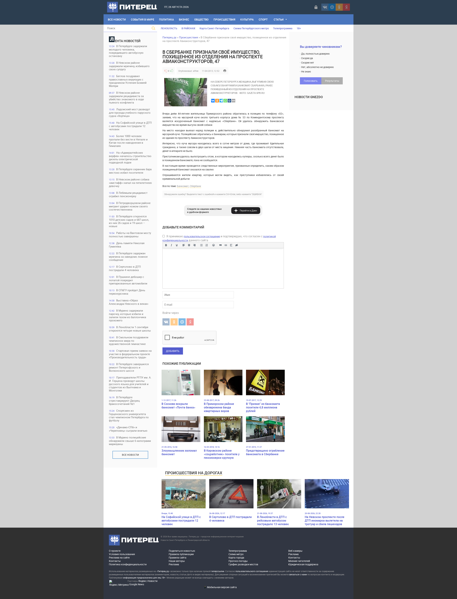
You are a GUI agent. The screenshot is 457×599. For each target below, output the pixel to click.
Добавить (172, 351)
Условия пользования (122, 554)
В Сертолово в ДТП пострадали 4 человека (125, 268)
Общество (201, 19)
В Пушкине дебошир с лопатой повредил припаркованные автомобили (128, 280)
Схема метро (235, 554)
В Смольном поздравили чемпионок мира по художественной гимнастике (128, 340)
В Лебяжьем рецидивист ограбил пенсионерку (128, 194)
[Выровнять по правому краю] (194, 245)
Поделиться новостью (182, 550)
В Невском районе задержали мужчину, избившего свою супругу (129, 66)
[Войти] (316, 7)
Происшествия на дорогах (193, 472)
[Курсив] (171, 245)
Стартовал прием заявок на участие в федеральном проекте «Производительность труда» (130, 354)
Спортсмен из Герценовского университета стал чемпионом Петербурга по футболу (129, 415)
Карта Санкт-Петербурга (214, 28)
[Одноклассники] (339, 7)
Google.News (136, 584)
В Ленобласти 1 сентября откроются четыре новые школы (130, 328)
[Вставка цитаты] (220, 245)
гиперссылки (217, 571)
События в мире (142, 19)
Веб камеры (295, 550)
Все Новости (117, 19)
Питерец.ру (169, 37)
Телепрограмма (282, 28)
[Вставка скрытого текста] (236, 245)
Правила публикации (181, 554)
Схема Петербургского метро (251, 28)
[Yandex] (346, 7)
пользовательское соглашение (202, 236)
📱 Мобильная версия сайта (220, 587)
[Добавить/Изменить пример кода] (225, 245)
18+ (299, 28)
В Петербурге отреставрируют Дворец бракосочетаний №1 (124, 400)
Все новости (130, 454)
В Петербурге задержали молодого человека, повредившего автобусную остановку (128, 51)
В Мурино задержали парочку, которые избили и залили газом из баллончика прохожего (127, 315)
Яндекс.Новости (147, 581)
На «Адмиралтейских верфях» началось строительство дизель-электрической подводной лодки (130, 157)
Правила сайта (177, 557)
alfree (195, 70)
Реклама (174, 564)
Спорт (263, 19)
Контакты (115, 561)
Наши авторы (177, 561)
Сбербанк (195, 186)
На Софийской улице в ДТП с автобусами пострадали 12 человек (130, 126)
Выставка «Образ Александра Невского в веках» (128, 302)
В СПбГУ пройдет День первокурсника (127, 291)
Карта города (236, 557)
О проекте (114, 550)
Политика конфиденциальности (128, 564)
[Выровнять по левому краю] (183, 245)
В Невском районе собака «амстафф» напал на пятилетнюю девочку (130, 183)
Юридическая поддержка (303, 564)
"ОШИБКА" (256, 194)
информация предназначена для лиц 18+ (144, 577)
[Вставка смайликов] (213, 245)
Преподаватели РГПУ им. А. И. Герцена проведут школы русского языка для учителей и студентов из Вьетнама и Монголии (130, 384)
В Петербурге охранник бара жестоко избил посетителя (130, 170)
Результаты (332, 80)
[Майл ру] (332, 7)
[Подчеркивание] (176, 245)
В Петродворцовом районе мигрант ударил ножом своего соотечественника (129, 206)
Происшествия (224, 19)
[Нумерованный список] (206, 245)
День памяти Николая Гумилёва (126, 244)
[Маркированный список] (201, 245)
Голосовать (311, 80)
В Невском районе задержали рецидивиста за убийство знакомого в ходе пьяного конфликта (126, 97)
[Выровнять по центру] (189, 245)
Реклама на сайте (119, 557)
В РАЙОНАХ (188, 28)
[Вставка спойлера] (231, 245)
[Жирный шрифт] (166, 245)
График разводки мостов (243, 564)
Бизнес (184, 19)
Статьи (279, 19)
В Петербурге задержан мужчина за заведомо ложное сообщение (128, 256)
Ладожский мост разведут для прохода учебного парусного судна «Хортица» (129, 112)
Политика (166, 19)
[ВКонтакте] (324, 7)
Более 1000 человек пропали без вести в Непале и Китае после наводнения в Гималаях (128, 141)
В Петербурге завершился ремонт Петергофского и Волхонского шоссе (129, 367)
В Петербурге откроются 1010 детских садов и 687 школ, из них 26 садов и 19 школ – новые (129, 221)
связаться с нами (298, 574)
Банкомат (183, 186)
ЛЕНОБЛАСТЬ (169, 28)
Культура (247, 19)
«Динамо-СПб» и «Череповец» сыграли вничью (128, 428)
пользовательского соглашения (251, 571)
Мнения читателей (299, 561)
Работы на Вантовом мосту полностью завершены (130, 234)
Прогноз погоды (238, 561)
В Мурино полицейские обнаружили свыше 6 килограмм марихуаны (130, 441)
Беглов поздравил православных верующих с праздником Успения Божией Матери (128, 81)
